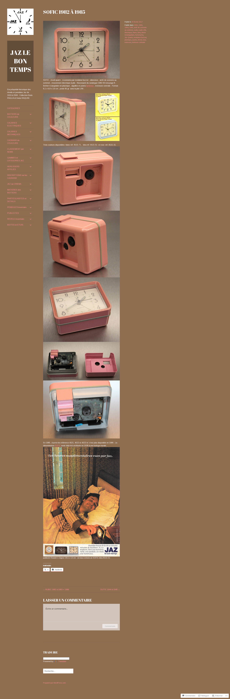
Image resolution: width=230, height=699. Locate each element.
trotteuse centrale (138, 42)
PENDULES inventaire (16, 207)
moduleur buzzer (140, 37)
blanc (135, 32)
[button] (69, 117)
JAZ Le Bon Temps (20, 61)
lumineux (90, 86)
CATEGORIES (13, 108)
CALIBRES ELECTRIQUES (14, 124)
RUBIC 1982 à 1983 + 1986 (57, 590)
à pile (136, 30)
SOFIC (58, 446)
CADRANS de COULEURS (13, 141)
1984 (126, 27)
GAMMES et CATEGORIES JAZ (15, 159)
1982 (136, 25)
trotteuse (128, 42)
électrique (128, 32)
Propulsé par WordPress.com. (54, 683)
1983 (140, 25)
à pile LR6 (142, 30)
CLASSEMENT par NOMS (15, 150)
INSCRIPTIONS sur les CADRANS (17, 176)
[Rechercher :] (58, 671)
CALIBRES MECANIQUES (13, 133)
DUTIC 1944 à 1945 (109, 590)
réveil (140, 40)
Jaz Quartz (129, 37)
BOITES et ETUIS (15, 225)
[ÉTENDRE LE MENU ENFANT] (31, 114)
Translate (62, 661)
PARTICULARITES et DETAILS (16, 200)
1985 (131, 27)
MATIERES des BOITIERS (14, 191)
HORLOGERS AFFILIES (13, 167)
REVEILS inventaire (15, 219)
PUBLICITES (13, 213)
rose (144, 40)
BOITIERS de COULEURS (13, 115)
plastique (128, 40)
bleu (139, 32)
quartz (134, 40)
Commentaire (110, 626)
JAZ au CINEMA (14, 184)
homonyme (139, 35)
